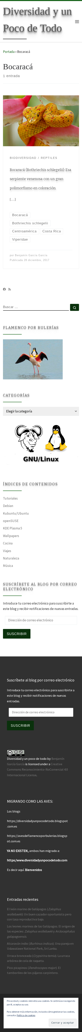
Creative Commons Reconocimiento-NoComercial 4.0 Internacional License (37, 769)
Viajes (7, 551)
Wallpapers (11, 536)
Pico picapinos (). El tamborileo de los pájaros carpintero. (34, 970)
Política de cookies (26, 1015)
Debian (8, 506)
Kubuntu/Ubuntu (16, 513)
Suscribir (17, 634)
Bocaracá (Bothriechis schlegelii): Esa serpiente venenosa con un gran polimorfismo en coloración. (40, 179)
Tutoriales (10, 498)
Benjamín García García (31, 255)
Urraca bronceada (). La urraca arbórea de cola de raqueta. (38, 958)
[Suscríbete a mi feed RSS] (9, 289)
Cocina (8, 543)
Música (8, 565)
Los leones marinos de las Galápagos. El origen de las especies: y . (41, 931)
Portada (9, 51)
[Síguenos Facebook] (4, 289)
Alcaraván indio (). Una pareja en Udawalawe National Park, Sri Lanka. (40, 945)
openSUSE (11, 521)
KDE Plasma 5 (12, 528)
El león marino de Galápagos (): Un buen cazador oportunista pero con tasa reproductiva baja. (39, 914)
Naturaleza (11, 558)
